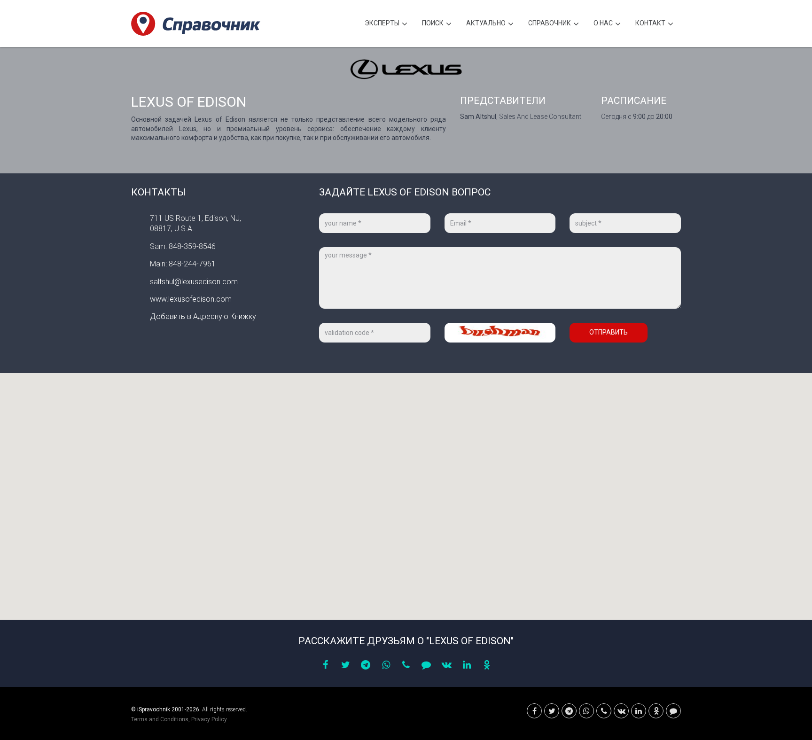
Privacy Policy (209, 719)
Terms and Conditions (159, 719)
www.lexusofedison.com (191, 299)
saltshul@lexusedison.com (194, 281)
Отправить (608, 332)
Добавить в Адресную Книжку (203, 316)
